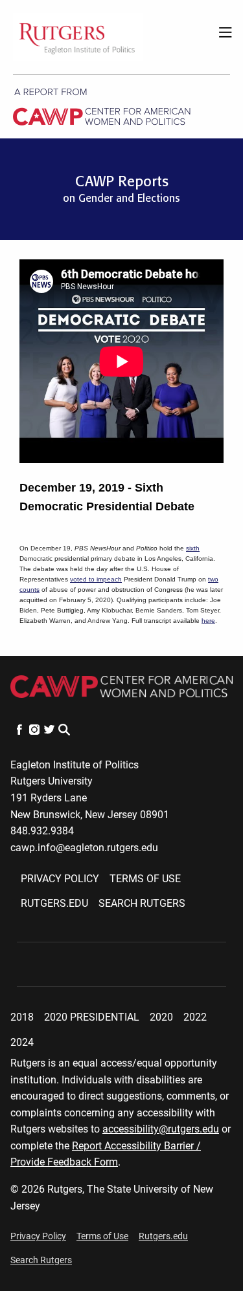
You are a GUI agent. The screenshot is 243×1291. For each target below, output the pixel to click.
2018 (22, 1017)
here (208, 620)
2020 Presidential (91, 1017)
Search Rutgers (141, 903)
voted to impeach (96, 579)
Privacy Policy (60, 879)
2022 (195, 1017)
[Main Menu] (222, 37)
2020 (161, 1017)
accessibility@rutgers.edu (160, 1129)
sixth (193, 548)
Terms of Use (145, 879)
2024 (22, 1042)
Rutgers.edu (54, 903)
